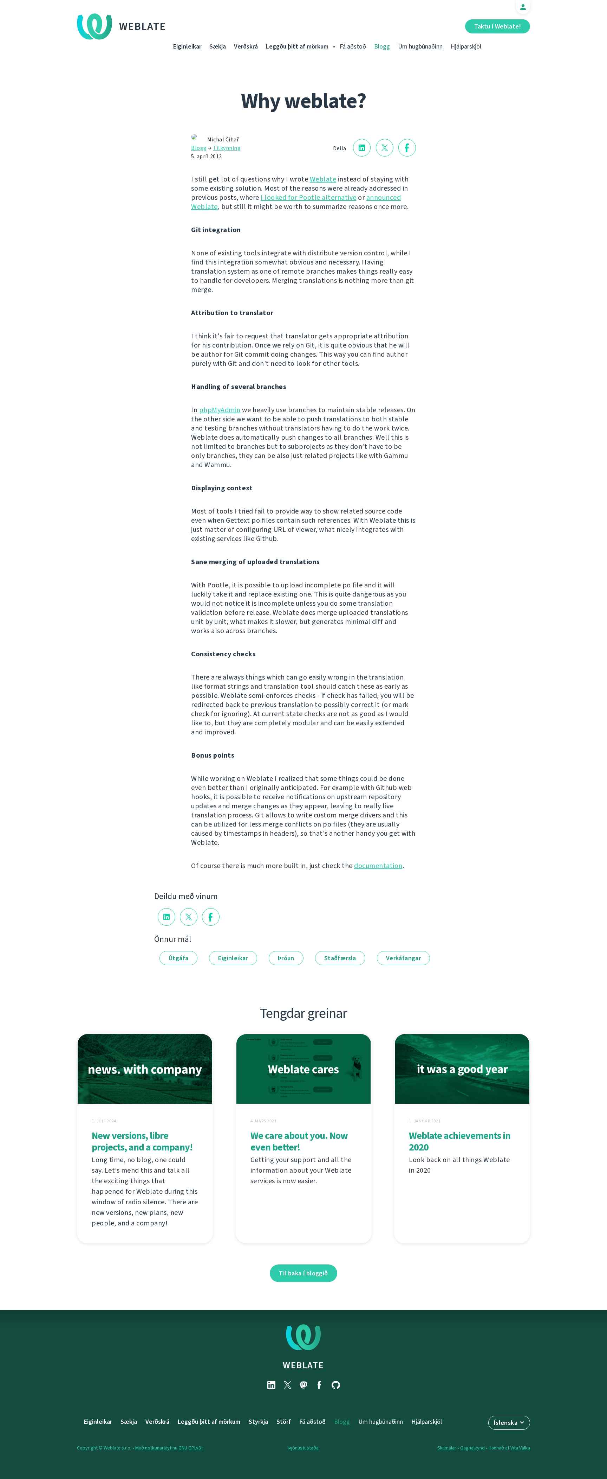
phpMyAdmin (220, 410)
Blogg (382, 46)
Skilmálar (446, 1448)
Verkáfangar (403, 958)
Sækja (217, 46)
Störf (283, 1421)
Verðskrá (246, 46)
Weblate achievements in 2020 (459, 1141)
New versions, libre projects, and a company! (142, 1141)
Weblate (142, 26)
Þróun (286, 958)
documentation (378, 866)
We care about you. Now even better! (299, 1141)
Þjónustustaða (303, 1448)
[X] (287, 1385)
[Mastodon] (303, 1385)
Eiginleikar (187, 46)
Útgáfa (178, 958)
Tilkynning (227, 148)
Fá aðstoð (353, 46)
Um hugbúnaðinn (420, 46)
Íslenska (505, 1423)
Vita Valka (520, 1448)
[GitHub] (336, 1385)
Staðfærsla (340, 958)
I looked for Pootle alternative (309, 197)
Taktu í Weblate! (497, 26)
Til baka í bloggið (303, 1273)
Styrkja (258, 1421)
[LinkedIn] (271, 1385)
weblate (303, 1365)
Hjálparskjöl (466, 46)
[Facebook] (319, 1385)
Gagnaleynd (472, 1448)
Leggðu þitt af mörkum (297, 46)
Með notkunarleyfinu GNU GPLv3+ (169, 1448)
